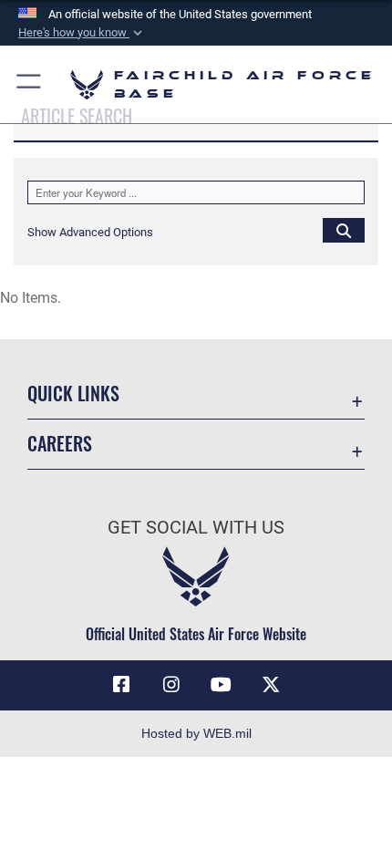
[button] (82, 33)
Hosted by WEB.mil (196, 733)
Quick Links (73, 393)
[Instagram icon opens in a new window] (171, 685)
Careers (59, 443)
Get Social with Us (196, 527)
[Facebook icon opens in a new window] (121, 685)
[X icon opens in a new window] (270, 685)
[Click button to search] (344, 230)
